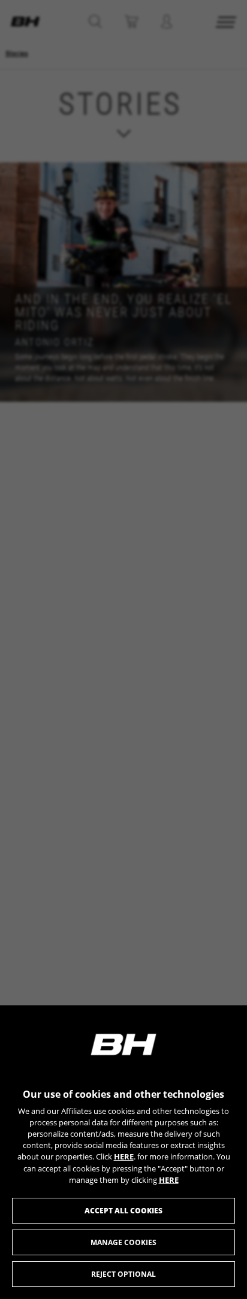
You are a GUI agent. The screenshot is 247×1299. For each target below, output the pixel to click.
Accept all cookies (123, 1211)
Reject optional (123, 1274)
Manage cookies (123, 1242)
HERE (124, 1156)
